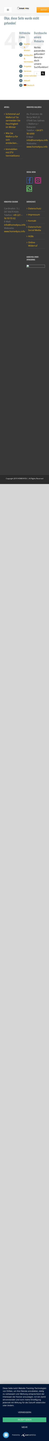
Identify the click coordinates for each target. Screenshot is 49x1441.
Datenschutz (34, 208)
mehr (24, 1427)
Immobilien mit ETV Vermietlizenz (13, 152)
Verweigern (24, 1412)
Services (27, 71)
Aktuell (27, 80)
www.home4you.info (37, 146)
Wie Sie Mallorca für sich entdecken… (12, 138)
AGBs (31, 236)
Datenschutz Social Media (34, 228)
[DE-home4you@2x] (23, 7)
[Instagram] (38, 180)
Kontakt (32, 220)
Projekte (27, 66)
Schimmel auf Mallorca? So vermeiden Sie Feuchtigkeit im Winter (13, 120)
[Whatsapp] (29, 188)
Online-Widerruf (32, 244)
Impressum (34, 214)
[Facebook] (30, 180)
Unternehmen (30, 75)
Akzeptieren (24, 1419)
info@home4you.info (37, 140)
